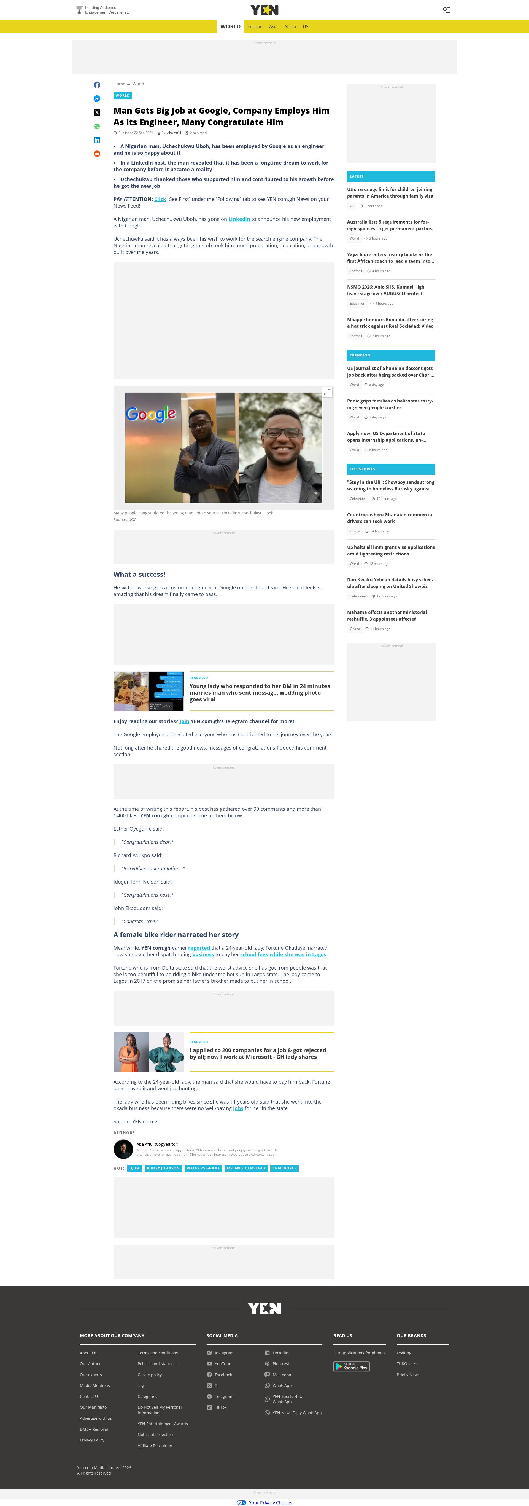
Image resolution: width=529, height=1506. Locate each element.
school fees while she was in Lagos (283, 954)
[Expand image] (327, 392)
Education (357, 303)
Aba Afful (174, 132)
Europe (255, 26)
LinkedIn (240, 219)
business (203, 954)
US (306, 26)
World (230, 26)
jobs (238, 1108)
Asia (273, 26)
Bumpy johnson (163, 1168)
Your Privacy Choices (270, 1503)
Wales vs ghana (203, 1168)
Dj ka (134, 1168)
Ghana (355, 531)
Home (119, 83)
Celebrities (358, 498)
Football (356, 271)
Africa (290, 26)
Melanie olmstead (246, 1168)
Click (160, 199)
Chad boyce (284, 1168)
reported (199, 947)
